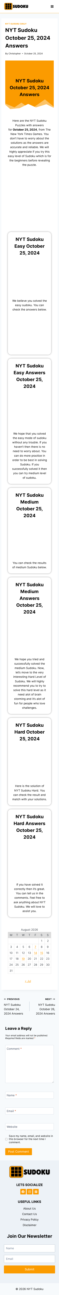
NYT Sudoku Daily (16, 24)
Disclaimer (29, 1225)
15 (41, 953)
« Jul (28, 981)
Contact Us (29, 1214)
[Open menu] (52, 6)
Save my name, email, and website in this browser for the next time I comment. (31, 1139)
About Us (29, 1208)
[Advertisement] (29, 201)
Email (11, 1111)
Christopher (15, 53)
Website (12, 1126)
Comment (14, 1048)
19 (23, 958)
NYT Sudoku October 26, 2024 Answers (45, 1006)
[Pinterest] (36, 1191)
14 (35, 953)
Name (12, 1095)
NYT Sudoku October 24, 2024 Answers (13, 1006)
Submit (29, 1269)
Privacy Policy (29, 1219)
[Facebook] (23, 1191)
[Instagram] (29, 1191)
